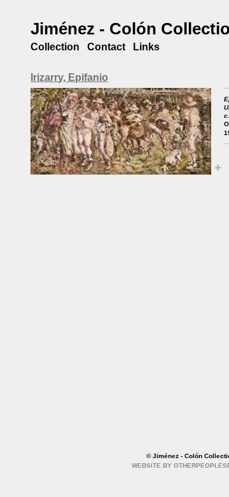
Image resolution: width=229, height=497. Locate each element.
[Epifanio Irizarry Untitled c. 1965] (121, 131)
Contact (106, 46)
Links (146, 46)
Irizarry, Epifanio (69, 77)
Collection (55, 46)
